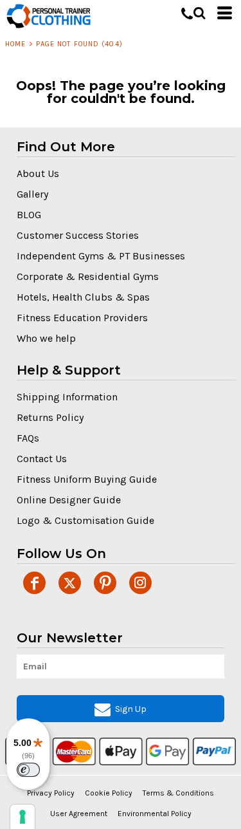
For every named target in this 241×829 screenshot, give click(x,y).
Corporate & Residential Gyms (88, 276)
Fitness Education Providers (82, 318)
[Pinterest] (105, 583)
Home (15, 44)
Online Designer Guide (69, 500)
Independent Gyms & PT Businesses (101, 256)
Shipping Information (67, 397)
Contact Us (42, 458)
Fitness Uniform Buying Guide (87, 479)
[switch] (28, 770)
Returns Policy (50, 417)
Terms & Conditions (178, 792)
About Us (38, 173)
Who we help (46, 338)
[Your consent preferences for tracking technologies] (22, 817)
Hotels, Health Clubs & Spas (83, 297)
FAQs (28, 438)
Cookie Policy (108, 792)
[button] (199, 12)
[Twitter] (69, 583)
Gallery (32, 194)
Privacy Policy (51, 792)
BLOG (29, 215)
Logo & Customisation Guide (85, 520)
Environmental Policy (155, 813)
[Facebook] (34, 583)
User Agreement (78, 813)
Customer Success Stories (78, 235)
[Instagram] (140, 583)
